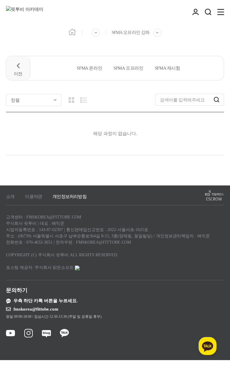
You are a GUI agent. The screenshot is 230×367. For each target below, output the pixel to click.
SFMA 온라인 (89, 68)
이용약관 (33, 196)
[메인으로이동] (72, 31)
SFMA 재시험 (167, 68)
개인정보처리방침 (69, 196)
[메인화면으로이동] (24, 12)
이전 (18, 68)
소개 (10, 196)
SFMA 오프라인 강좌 (130, 32)
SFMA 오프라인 (128, 68)
